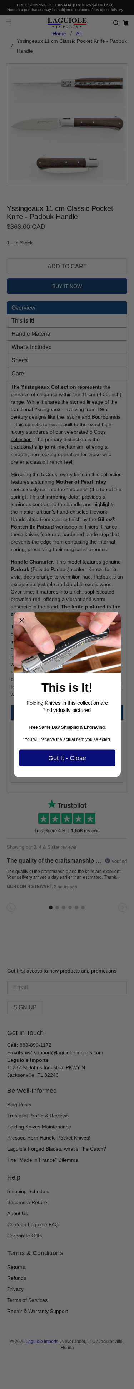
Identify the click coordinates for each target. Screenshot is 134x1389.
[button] (22, 620)
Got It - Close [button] (67, 757)
